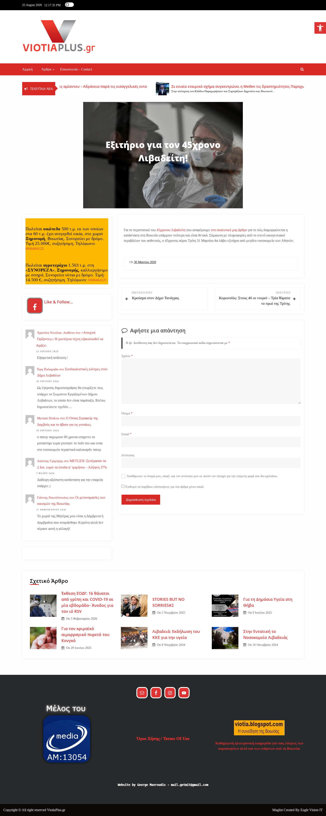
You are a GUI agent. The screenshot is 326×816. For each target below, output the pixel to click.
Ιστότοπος (128, 455)
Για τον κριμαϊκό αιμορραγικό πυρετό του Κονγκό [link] (85, 634)
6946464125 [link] (35, 248)
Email (127, 434)
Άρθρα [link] (46, 69)
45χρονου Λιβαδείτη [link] (171, 230)
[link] (320, 28)
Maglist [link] (278, 810)
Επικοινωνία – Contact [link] (76, 69)
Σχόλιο (127, 356)
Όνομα (127, 413)
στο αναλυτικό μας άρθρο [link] (228, 230)
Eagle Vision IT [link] (311, 810)
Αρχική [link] (27, 69)
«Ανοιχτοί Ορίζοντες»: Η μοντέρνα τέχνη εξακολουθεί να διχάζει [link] (69, 339)
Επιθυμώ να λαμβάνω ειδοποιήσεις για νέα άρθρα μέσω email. (164, 486)
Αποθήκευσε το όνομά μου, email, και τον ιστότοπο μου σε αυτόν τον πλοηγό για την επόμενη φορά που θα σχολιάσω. (202, 476)
